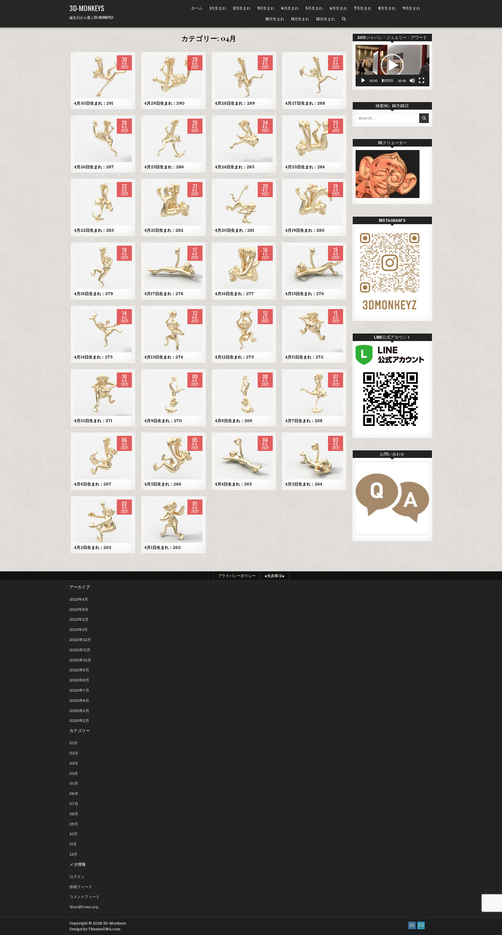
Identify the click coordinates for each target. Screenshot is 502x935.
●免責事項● (274, 575)
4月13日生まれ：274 (163, 357)
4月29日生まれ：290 (164, 103)
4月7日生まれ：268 (303, 420)
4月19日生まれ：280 (304, 230)
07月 (73, 804)
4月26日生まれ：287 (94, 167)
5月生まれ (314, 8)
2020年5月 (79, 711)
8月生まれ (387, 8)
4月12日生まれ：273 (234, 357)
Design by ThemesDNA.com (94, 929)
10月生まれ (274, 19)
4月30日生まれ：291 (93, 103)
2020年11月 (79, 650)
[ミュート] (412, 80)
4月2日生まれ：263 (92, 547)
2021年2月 (78, 619)
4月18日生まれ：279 (93, 293)
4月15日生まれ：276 (304, 293)
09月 (73, 824)
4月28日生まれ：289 (235, 103)
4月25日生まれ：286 (164, 167)
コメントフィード (84, 897)
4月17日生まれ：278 (163, 293)
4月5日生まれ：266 (162, 484)
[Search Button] (343, 19)
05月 (73, 783)
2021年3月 (78, 609)
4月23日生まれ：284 (305, 167)
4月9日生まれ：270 (163, 420)
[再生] (363, 80)
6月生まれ (338, 8)
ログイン (77, 877)
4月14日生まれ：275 (93, 357)
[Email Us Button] (421, 925)
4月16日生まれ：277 (234, 293)
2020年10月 (80, 660)
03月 (73, 763)
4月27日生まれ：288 (305, 103)
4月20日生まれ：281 (234, 230)
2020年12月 (80, 640)
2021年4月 (78, 599)
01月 (73, 743)
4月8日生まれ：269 (233, 420)
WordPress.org (83, 907)
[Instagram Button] (412, 925)
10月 (73, 834)
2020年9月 (79, 670)
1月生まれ (217, 8)
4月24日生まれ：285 (234, 167)
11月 (73, 844)
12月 (73, 854)
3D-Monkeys (86, 8)
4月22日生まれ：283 (94, 230)
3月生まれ (265, 8)
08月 (73, 814)
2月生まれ (241, 8)
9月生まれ (411, 8)
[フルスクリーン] (421, 80)
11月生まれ (300, 19)
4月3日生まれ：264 (303, 484)
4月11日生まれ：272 (304, 357)
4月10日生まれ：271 (93, 420)
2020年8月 (79, 680)
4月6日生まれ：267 (92, 484)
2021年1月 (78, 629)
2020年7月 (79, 690)
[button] (392, 65)
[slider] (388, 80)
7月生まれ (362, 8)
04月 (103, 73)
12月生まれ (325, 19)
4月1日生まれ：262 (162, 547)
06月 (73, 793)
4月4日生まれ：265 (233, 484)
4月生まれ (290, 8)
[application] (392, 65)
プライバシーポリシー (237, 575)
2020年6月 (79, 700)
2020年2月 (79, 720)
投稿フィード (80, 887)
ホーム (196, 8)
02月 (73, 753)
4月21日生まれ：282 (163, 230)
